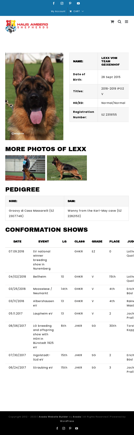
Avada (77, 416)
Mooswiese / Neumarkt (42, 291)
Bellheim (39, 277)
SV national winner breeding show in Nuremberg (42, 260)
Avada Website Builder (53, 416)
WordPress (67, 421)
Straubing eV (43, 368)
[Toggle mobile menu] (127, 21)
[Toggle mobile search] (119, 21)
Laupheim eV (43, 314)
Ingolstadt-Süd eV (42, 357)
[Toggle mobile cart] (112, 21)
